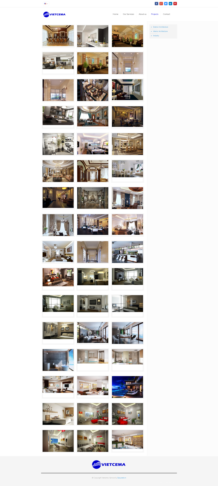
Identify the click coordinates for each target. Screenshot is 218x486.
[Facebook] (156, 4)
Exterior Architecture (160, 27)
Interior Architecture (160, 31)
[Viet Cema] (54, 14)
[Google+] (161, 4)
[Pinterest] (175, 4)
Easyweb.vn (122, 478)
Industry (156, 36)
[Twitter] (166, 4)
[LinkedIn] (170, 4)
